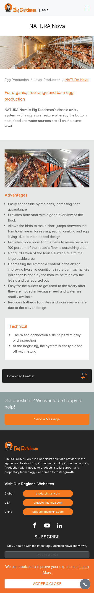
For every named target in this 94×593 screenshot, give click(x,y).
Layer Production (47, 80)
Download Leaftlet (20, 376)
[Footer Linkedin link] (60, 526)
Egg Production (17, 80)
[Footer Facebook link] (34, 526)
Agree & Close (47, 583)
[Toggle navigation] (87, 8)
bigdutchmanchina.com (48, 511)
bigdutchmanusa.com (48, 502)
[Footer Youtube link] (47, 526)
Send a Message (47, 419)
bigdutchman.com (48, 493)
